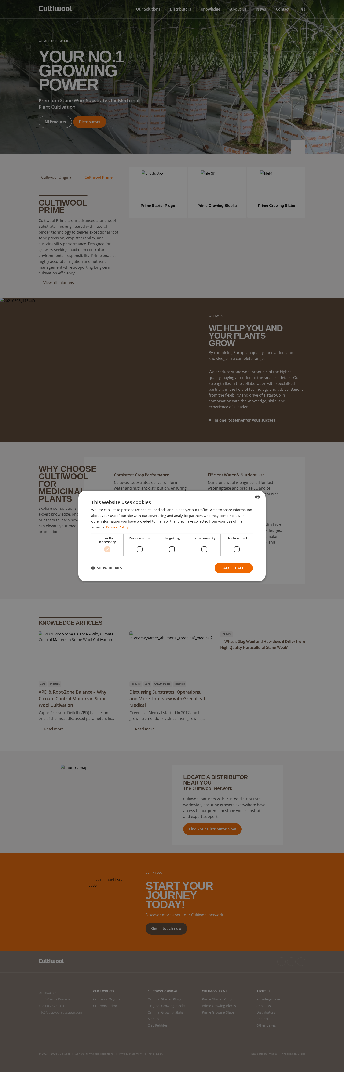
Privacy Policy (117, 527)
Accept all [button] (233, 568)
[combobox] (257, 496)
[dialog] (172, 536)
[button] (106, 567)
